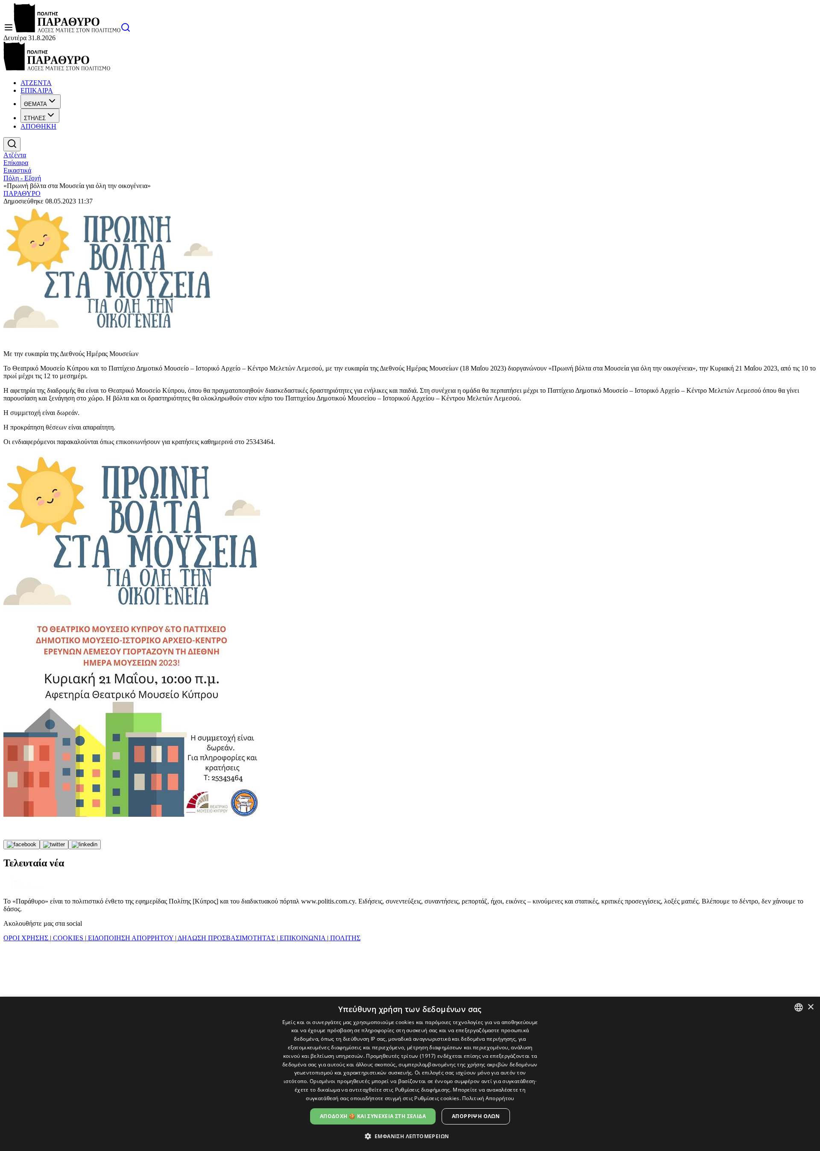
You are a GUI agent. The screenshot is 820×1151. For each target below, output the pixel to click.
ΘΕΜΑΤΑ (35, 104)
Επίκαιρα (15, 162)
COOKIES (68, 938)
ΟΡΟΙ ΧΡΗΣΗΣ (26, 938)
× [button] (810, 1007)
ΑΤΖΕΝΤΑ (36, 82)
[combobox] (798, 1007)
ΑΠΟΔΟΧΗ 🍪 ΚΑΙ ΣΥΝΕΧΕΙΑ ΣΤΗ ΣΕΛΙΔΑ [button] (373, 1116)
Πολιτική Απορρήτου (488, 1098)
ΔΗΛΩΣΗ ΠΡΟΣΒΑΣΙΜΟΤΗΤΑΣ (226, 938)
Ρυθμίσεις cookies (436, 1098)
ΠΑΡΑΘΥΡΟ (22, 193)
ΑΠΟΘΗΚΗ (38, 126)
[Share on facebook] (21, 844)
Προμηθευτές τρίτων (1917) (401, 1056)
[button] (410, 1136)
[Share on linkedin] (84, 844)
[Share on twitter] (54, 844)
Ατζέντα (14, 155)
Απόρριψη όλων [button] (476, 1116)
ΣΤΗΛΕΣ (35, 118)
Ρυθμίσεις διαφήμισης (422, 1089)
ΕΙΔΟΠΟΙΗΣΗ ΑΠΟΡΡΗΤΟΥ (130, 938)
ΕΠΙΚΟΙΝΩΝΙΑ (302, 938)
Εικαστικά (17, 170)
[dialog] (410, 1074)
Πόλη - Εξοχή (22, 178)
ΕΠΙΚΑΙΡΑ (36, 90)
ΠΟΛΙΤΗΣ (344, 938)
